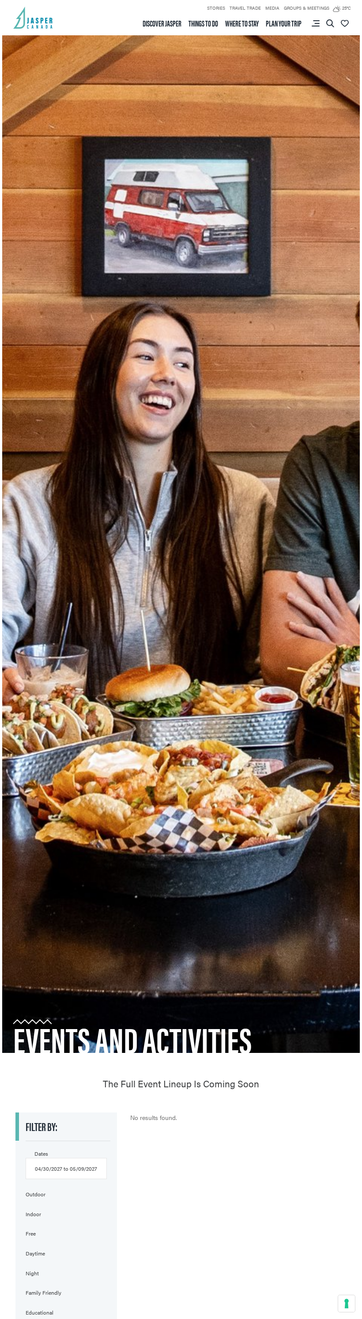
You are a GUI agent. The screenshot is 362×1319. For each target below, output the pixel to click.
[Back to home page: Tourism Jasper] (33, 16)
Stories (216, 8)
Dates (41, 1153)
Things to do (203, 23)
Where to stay (242, 23)
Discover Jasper (162, 23)
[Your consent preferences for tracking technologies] (346, 1303)
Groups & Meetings (306, 8)
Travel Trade (245, 8)
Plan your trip (284, 23)
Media (272, 8)
